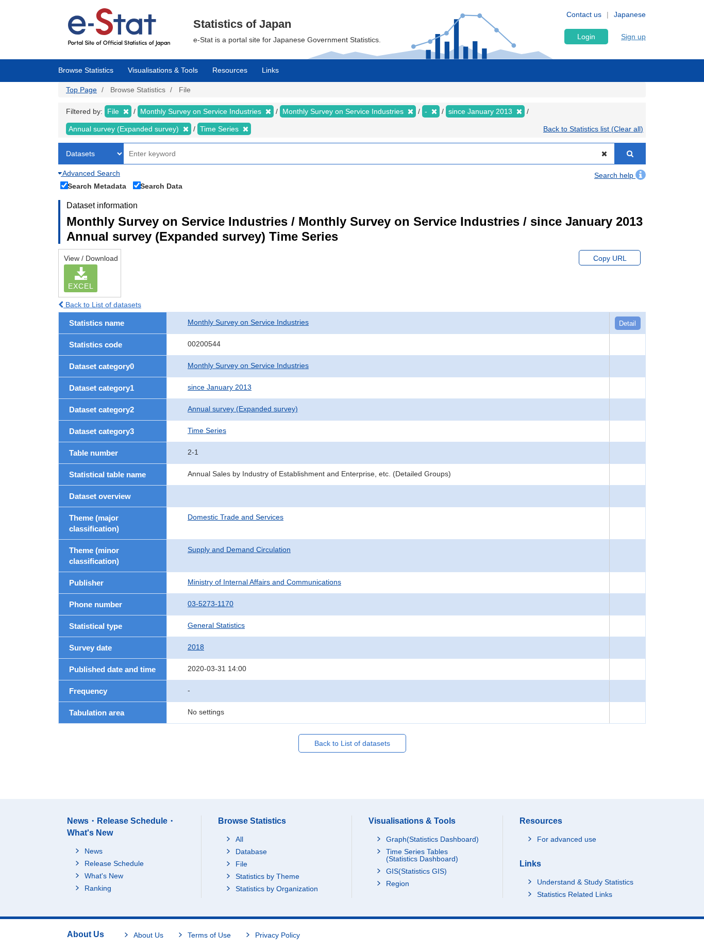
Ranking (98, 888)
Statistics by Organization (277, 888)
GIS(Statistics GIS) (416, 871)
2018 (196, 647)
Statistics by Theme (267, 876)
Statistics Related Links (574, 894)
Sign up (633, 36)
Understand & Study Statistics (585, 882)
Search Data (161, 186)
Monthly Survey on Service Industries (248, 322)
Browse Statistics (85, 70)
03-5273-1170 (210, 603)
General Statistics (216, 625)
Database (251, 851)
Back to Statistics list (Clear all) (593, 129)
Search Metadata (97, 186)
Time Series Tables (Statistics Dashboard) (422, 855)
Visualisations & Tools (163, 70)
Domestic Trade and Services (235, 517)
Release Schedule (114, 863)
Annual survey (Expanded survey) (243, 409)
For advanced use (566, 839)
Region (397, 883)
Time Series (207, 430)
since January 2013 (220, 387)
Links (270, 70)
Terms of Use (209, 935)
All (239, 839)
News (94, 851)
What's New (104, 875)
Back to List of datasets (102, 304)
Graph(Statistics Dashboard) (432, 839)
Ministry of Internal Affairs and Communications (264, 582)
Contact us (583, 14)
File (241, 864)
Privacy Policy (277, 935)
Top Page (81, 90)
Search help (614, 175)
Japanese (630, 14)
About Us (148, 935)
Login (586, 36)
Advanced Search (90, 173)
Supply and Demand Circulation (239, 549)
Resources (229, 70)
